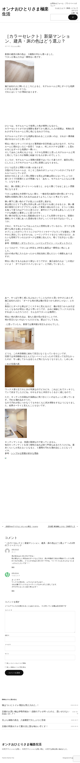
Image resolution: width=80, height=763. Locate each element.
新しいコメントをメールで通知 (16, 663)
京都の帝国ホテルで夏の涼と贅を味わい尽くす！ (25, 726)
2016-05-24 (15, 573)
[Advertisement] (40, 109)
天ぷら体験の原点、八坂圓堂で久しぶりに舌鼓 (24, 720)
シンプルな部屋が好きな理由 (24, 453)
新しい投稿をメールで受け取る (16, 667)
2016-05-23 (15, 549)
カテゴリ (74, 10)
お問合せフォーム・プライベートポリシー (63, 4)
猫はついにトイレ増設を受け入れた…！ (20, 705)
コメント (8, 610)
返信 (13, 567)
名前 (7, 635)
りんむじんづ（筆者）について (66, 8)
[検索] (73, 17)
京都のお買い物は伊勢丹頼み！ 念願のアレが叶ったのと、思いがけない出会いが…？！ (35, 712)
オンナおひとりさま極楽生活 (25, 11)
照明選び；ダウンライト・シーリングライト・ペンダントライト (41, 243)
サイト (7, 654)
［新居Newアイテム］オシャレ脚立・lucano (21, 526)
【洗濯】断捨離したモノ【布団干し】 (61, 526)
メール (8, 644)
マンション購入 (15, 46)
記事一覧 (74, 13)
